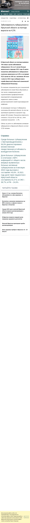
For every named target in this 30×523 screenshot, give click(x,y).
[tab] (5, 14)
